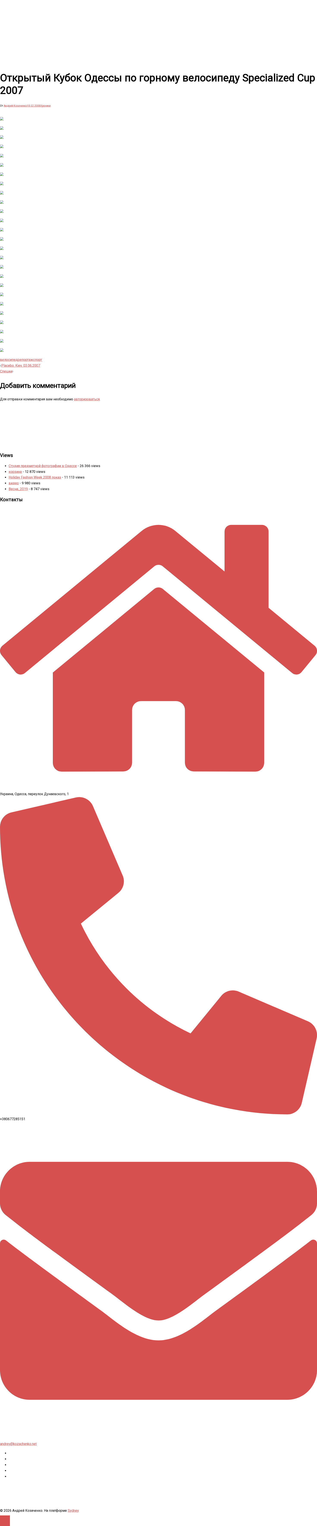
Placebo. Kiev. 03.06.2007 (20, 365)
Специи (6, 371)
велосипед (9, 360)
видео (14, 483)
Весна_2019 (18, 489)
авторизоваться (87, 399)
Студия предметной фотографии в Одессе (43, 466)
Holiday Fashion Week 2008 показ (35, 477)
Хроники (45, 105)
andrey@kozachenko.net (18, 1444)
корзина (15, 472)
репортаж (25, 360)
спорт (37, 360)
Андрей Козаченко (15, 105)
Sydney (73, 1511)
